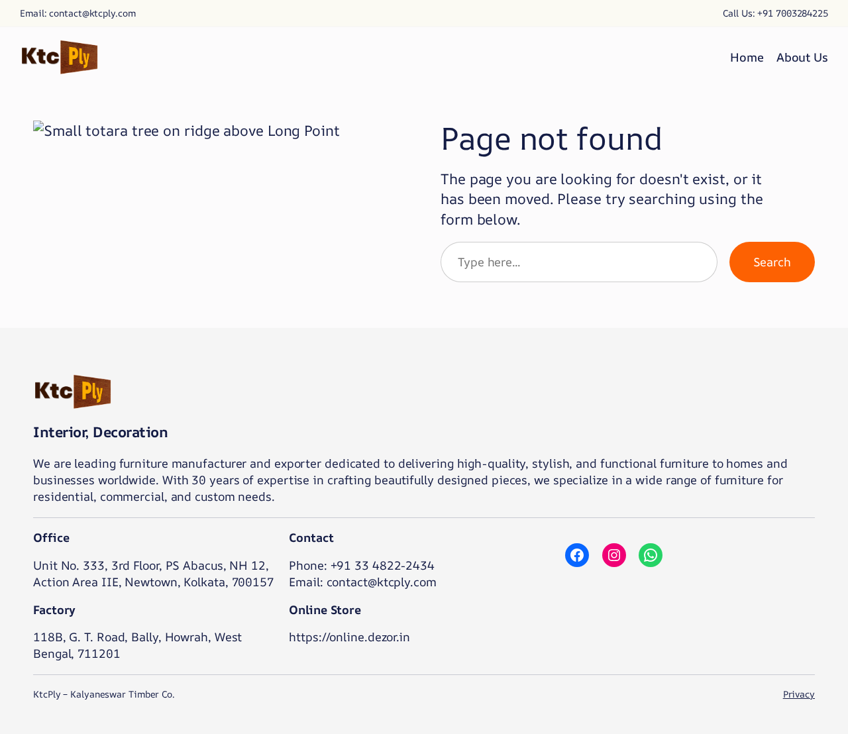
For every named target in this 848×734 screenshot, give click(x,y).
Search (772, 262)
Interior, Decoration (100, 432)
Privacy (799, 694)
